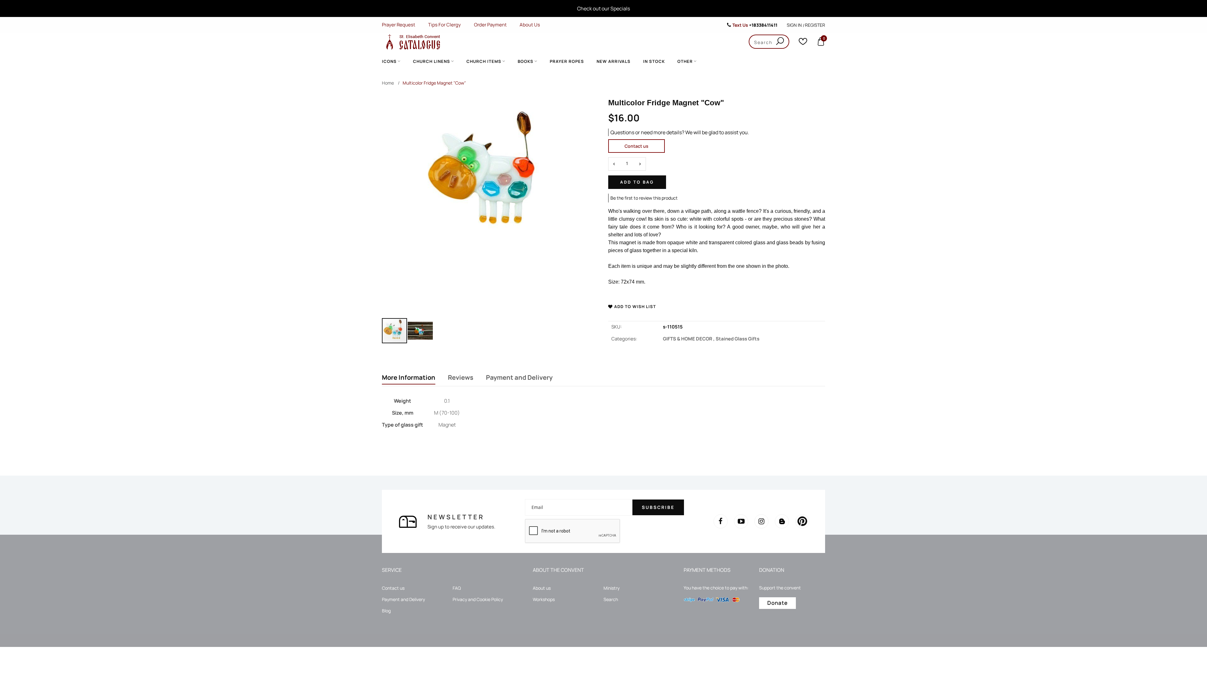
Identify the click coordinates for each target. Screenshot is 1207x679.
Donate (777, 602)
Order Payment (490, 24)
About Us (530, 24)
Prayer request (398, 24)
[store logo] (412, 41)
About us (542, 588)
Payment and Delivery (519, 377)
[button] (420, 330)
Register (815, 25)
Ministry (612, 588)
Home (388, 83)
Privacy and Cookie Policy (478, 599)
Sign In (794, 25)
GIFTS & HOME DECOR (689, 338)
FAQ (457, 588)
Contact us (636, 146)
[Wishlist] (803, 43)
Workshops (544, 599)
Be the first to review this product (644, 198)
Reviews (460, 377)
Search (611, 599)
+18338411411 (763, 25)
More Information (408, 377)
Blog (386, 611)
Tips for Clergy (444, 24)
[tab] (408, 378)
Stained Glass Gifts (737, 338)
